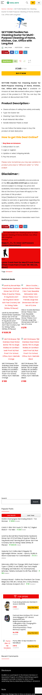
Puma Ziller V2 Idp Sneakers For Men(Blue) (24, 642)
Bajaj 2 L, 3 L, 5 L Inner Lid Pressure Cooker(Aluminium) (18, 244)
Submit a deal (32, 2)
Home (4, 9)
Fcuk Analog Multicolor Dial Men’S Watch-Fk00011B (25, 603)
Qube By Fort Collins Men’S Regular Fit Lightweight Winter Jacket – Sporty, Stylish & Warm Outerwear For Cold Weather (19, 553)
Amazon (9, 271)
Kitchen (10, 9)
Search (4, 498)
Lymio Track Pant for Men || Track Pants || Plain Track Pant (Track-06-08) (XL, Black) (20, 265)
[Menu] (2, 2)
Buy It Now (21, 73)
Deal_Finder (8, 47)
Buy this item (33, 607)
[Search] (27, 2)
